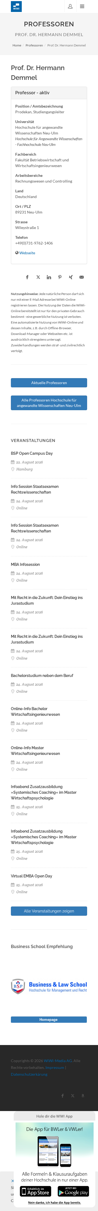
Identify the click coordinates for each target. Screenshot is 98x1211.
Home (17, 45)
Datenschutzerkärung (29, 1074)
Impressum (54, 1067)
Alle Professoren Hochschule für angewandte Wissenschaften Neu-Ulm (49, 403)
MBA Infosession (25, 564)
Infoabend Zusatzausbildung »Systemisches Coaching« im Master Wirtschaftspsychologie (43, 792)
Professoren (34, 45)
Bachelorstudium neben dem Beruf (42, 675)
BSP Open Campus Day (32, 453)
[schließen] (13, 1181)
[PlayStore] (73, 1190)
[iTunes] (35, 1190)
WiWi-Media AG (58, 1060)
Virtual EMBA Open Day (31, 876)
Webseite (27, 252)
